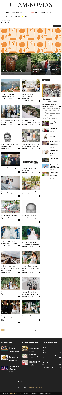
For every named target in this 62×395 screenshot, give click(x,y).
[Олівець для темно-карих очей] (45, 136)
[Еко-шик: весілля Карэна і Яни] (10, 283)
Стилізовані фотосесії (43, 12)
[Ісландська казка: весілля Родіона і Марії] (10, 111)
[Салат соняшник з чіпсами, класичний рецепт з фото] (25, 348)
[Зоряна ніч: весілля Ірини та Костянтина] (10, 159)
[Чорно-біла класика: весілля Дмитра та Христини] (31, 85)
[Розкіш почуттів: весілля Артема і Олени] (10, 206)
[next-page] (12, 330)
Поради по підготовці (19, 12)
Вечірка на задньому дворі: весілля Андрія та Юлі (9, 318)
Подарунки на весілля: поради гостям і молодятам (34, 363)
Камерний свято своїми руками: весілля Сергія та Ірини (30, 268)
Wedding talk (10, 26)
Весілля (31, 12)
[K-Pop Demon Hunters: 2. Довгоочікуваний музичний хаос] (4, 368)
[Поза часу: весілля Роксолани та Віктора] (10, 183)
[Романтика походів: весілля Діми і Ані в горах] (31, 111)
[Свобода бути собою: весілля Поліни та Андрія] (31, 283)
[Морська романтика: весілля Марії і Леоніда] (10, 232)
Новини (17, 16)
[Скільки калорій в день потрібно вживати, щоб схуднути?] (45, 174)
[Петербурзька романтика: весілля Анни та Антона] (31, 135)
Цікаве (8, 12)
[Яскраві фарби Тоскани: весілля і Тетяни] (31, 159)
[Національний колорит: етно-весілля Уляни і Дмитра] (46, 65)
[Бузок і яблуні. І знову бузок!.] (45, 123)
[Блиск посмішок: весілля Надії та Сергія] (10, 135)
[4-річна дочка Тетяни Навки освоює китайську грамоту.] (45, 166)
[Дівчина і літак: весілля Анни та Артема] (31, 183)
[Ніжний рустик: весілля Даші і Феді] (16, 62)
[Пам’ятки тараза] (45, 160)
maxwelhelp (5, 73)
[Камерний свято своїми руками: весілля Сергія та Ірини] (31, 257)
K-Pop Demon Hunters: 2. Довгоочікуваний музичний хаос (14, 368)
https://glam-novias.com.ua (16, 393)
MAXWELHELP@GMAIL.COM (34, 387)
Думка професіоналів (28, 26)
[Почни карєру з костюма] (45, 130)
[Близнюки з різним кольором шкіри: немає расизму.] (51, 90)
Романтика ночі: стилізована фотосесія (54, 152)
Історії (36, 26)
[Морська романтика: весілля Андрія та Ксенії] (31, 233)
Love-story (9, 16)
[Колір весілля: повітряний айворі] (25, 356)
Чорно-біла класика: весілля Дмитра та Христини (29, 96)
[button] (59, 12)
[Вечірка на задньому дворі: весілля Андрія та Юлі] (10, 307)
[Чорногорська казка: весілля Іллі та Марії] (10, 85)
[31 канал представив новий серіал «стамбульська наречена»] (45, 143)
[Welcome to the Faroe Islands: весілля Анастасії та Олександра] (10, 257)
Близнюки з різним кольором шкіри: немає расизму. (50, 101)
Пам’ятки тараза (54, 158)
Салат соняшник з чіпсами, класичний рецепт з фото (34, 348)
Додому (3, 20)
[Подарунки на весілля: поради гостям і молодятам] (25, 362)
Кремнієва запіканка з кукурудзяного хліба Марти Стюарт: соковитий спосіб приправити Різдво (14, 359)
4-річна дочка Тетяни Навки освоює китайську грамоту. (55, 166)
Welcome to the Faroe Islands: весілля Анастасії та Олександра (10, 268)
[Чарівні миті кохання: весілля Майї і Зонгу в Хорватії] (31, 206)
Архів (16, 26)
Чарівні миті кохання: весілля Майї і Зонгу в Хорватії (29, 218)
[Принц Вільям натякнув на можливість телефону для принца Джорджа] (4, 348)
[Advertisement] (31, 40)
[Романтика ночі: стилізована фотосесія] (45, 152)
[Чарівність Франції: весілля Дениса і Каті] (31, 307)
